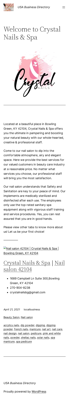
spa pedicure (24, 341)
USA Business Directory (34, 7)
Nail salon (27, 317)
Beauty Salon (11, 317)
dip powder (27, 325)
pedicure (36, 333)
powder (15, 337)
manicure (35, 329)
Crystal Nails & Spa (27, 263)
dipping (40, 325)
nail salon (23, 333)
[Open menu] (64, 7)
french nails (21, 329)
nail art (46, 329)
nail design (10, 333)
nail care (57, 329)
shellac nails (28, 337)
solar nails (43, 337)
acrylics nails (11, 325)
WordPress (39, 391)
